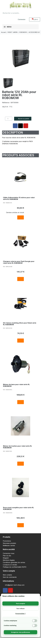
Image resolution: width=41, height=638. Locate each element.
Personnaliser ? (20, 613)
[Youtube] (10, 590)
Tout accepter (20, 603)
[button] (34, 19)
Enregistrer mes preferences (20, 632)
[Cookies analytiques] (34, 620)
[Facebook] (5, 590)
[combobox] (17, 13)
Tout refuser (20, 608)
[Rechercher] (37, 13)
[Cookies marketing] (34, 625)
